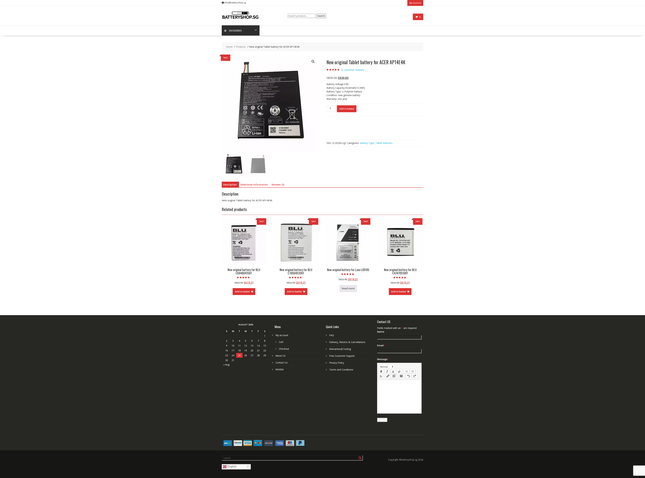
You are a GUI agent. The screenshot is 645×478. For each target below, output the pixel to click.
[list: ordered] (406, 371)
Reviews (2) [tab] (278, 184)
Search (321, 15)
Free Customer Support (342, 355)
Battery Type (367, 143)
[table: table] (401, 376)
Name (380, 331)
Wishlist (279, 369)
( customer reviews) (352, 69)
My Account (415, 2)
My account (281, 335)
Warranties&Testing (340, 349)
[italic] (387, 371)
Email (381, 345)
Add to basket (346, 108)
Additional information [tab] (254, 184)
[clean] (399, 371)
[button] (313, 62)
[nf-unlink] (394, 376)
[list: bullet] (412, 371)
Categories (235, 30)
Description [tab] (230, 184)
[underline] (393, 371)
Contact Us (281, 362)
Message (383, 359)
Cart (281, 341)
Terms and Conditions (341, 369)
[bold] (381, 371)
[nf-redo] (414, 376)
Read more (348, 288)
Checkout (284, 348)
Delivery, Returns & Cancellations (347, 342)
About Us (280, 355)
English (231, 466)
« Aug (226, 364)
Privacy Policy (336, 362)
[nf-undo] (408, 376)
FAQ (331, 335)
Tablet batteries (384, 143)
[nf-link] (388, 376)
